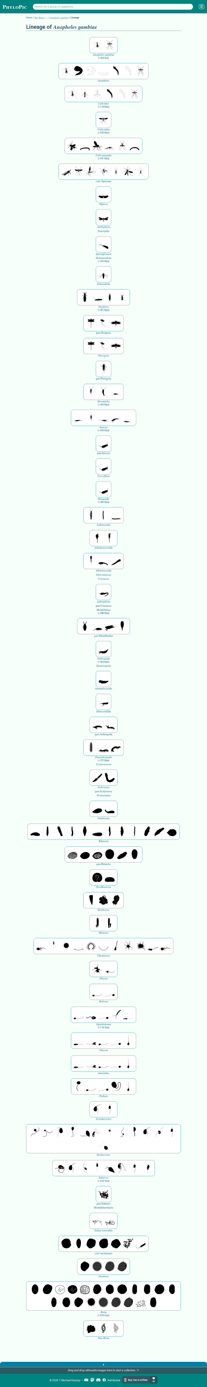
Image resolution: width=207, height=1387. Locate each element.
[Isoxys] (110, 626)
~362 (104, 261)
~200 (103, 58)
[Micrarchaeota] (97, 1266)
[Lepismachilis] (116, 418)
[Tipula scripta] (141, 171)
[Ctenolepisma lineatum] (116, 392)
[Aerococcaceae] (47, 1289)
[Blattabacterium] (35, 1289)
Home (29, 17)
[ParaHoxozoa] (110, 877)
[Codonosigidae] (153, 946)
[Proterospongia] (141, 946)
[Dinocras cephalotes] (110, 297)
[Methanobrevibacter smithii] (78, 1244)
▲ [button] (103, 1364)
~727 (104, 760)
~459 (104, 430)
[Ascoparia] (47, 831)
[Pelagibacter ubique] (172, 1289)
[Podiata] (116, 1086)
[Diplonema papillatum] (110, 1168)
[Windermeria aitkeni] (122, 854)
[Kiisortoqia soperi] (85, 626)
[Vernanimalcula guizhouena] (172, 831)
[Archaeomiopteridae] (103, 274)
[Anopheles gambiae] (97, 45)
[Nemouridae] (97, 297)
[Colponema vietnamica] (134, 1132)
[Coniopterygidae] (103, 244)
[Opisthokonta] (116, 1015)
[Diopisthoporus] (60, 831)
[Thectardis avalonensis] (91, 900)
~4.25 (103, 1315)
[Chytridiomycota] (91, 1015)
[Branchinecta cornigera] (110, 538)
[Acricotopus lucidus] (110, 146)
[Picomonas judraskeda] (122, 1132)
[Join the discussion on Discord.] (98, 1380)
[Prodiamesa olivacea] (85, 146)
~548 (104, 613)
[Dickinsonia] (72, 854)
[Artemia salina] (97, 538)
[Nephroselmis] (159, 1132)
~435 (104, 404)
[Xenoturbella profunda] (110, 831)
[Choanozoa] (128, 946)
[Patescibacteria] (54, 1302)
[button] (138, 1370)
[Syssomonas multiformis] (97, 992)
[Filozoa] (110, 969)
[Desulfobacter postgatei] (141, 1302)
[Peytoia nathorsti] (103, 679)
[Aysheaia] (116, 747)
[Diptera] (103, 194)
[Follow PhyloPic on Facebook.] (104, 1380)
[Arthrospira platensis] (134, 1289)
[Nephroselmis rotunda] (110, 1132)
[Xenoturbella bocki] (122, 831)
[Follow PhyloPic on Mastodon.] (92, 1380)
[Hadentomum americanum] (85, 297)
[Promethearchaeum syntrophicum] (97, 1221)
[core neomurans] (141, 1244)
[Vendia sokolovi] (134, 854)
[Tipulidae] (116, 171)
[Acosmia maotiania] (110, 777)
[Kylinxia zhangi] (103, 649)
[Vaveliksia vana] (110, 923)
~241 (104, 158)
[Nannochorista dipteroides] (103, 217)
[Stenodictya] (116, 323)
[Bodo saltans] (60, 1168)
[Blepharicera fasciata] (78, 171)
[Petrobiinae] (78, 418)
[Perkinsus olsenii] (97, 1132)
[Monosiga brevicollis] (41, 946)
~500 (104, 502)
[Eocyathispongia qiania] (103, 900)
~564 (104, 661)
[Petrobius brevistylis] (103, 418)
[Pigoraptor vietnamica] (97, 969)
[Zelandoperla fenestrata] (122, 297)
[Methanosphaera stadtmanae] (66, 1244)
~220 (104, 132)
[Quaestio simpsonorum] (97, 877)
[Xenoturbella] (159, 831)
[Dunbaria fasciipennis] (91, 323)
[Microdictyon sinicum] (103, 747)
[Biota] (60, 1289)
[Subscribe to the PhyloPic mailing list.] (86, 1380)
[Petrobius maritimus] (91, 418)
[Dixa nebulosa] (103, 120)
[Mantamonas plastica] (78, 1086)
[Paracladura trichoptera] (91, 171)
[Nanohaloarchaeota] (110, 1266)
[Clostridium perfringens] (147, 1289)
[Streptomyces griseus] (110, 1289)
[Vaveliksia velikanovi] (97, 923)
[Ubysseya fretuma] (35, 1132)
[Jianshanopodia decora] (110, 725)
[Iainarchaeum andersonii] (122, 1266)
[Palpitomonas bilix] (47, 1132)
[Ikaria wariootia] (35, 831)
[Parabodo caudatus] (147, 1168)
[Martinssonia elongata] (103, 592)
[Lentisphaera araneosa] (159, 1289)
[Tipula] (128, 171)
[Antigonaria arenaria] (72, 831)
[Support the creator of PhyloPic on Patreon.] (114, 1380)
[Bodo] (97, 1168)
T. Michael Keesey (69, 1380)
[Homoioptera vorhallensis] (103, 323)
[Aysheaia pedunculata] (91, 747)
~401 (104, 310)
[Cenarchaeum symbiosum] (128, 1244)
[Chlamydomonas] (103, 1145)
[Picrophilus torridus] (103, 1244)
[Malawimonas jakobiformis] (97, 1109)
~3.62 (103, 1180)
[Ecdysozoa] (97, 777)
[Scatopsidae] (66, 171)
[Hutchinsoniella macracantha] (91, 561)
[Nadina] (85, 831)
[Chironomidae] (122, 146)
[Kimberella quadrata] (97, 809)
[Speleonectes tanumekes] (103, 515)
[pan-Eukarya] (103, 1194)
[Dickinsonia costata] (110, 854)
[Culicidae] (85, 94)
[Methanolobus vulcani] (116, 1244)
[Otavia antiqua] (116, 900)
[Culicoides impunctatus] (97, 146)
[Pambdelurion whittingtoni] (103, 702)
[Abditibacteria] (97, 1289)
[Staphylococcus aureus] (122, 1289)
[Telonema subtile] (72, 1132)
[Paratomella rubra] (134, 831)
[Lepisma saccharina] (103, 392)
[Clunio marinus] (72, 146)
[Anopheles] (78, 71)
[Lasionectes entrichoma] (91, 515)
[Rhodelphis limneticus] (85, 1132)
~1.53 (103, 1027)
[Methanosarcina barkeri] (91, 1244)
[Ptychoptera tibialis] (103, 171)
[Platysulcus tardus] (60, 1132)
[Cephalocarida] (103, 561)
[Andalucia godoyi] (85, 1168)
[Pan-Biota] (91, 1328)
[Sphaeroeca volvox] (54, 946)
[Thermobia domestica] (91, 392)
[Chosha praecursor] (103, 443)
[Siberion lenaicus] (97, 725)
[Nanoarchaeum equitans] (85, 1266)
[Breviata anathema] (78, 1040)
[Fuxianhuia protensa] (122, 626)
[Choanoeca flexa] (78, 946)
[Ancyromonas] (110, 1109)
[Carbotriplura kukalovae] (103, 369)
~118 (104, 106)
